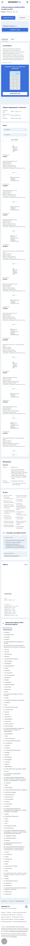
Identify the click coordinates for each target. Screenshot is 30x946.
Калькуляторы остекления (18, 917)
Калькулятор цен (8, 17)
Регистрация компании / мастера (8, 914)
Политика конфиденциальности (20, 921)
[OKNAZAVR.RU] (14, 2)
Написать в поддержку (19, 919)
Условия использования (6, 921)
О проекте (3, 912)
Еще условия (14, 139)
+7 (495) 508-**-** (23, 17)
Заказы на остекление (6, 917)
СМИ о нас (9, 912)
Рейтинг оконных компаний (7, 919)
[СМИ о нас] (4, 944)
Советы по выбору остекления (19, 912)
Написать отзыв (15, 29)
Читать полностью (7, 62)
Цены (12, 39)
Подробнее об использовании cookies (18, 931)
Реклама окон (20, 914)
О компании (4, 39)
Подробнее (14, 936)
